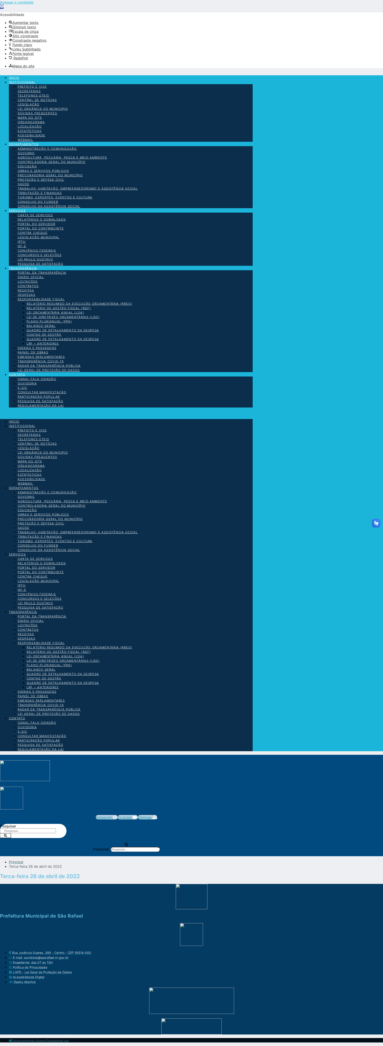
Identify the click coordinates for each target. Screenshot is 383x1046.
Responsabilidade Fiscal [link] (41, 299)
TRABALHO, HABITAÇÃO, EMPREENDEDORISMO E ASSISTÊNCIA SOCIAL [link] (78, 188)
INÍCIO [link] (14, 78)
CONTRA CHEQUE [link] (33, 233)
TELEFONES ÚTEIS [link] (33, 95)
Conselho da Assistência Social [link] (49, 206)
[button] (126, 413)
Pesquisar (8, 826)
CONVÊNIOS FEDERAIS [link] (37, 250)
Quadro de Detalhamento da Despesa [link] (63, 330)
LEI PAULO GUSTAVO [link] (35, 259)
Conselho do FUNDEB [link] (38, 202)
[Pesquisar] (5, 835)
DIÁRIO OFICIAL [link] (31, 277)
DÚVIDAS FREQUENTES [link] (37, 113)
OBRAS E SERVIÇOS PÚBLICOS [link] (43, 171)
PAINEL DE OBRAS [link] (33, 352)
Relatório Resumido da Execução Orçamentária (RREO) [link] (79, 303)
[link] (2, 6)
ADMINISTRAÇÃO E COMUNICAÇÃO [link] (47, 148)
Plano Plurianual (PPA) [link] (49, 321)
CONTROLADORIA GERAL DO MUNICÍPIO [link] (51, 162)
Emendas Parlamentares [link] (41, 357)
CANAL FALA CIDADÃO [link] (37, 379)
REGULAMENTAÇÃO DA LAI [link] (41, 405)
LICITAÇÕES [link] (28, 281)
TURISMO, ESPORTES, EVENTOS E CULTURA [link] (55, 197)
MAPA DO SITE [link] (30, 117)
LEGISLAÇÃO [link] (28, 104)
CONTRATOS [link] (28, 286)
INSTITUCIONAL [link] (22, 82)
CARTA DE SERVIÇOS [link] (35, 215)
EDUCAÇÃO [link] (27, 166)
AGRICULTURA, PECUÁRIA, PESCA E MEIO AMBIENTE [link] (62, 157)
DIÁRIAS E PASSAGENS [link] (37, 348)
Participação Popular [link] (39, 396)
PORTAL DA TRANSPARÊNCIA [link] (42, 272)
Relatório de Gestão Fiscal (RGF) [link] (59, 308)
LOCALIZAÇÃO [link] (30, 126)
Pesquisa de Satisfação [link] (40, 401)
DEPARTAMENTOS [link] (24, 144)
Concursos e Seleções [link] (40, 255)
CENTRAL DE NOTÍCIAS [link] (37, 100)
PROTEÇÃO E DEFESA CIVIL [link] (41, 179)
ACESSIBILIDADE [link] (31, 135)
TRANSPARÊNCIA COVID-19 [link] (41, 361)
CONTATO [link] (17, 374)
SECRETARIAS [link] (29, 91)
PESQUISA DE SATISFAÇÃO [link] (40, 264)
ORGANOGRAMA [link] (31, 122)
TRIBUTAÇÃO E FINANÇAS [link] (40, 193)
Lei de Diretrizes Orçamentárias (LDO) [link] (63, 317)
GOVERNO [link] (26, 153)
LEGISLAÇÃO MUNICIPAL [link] (38, 237)
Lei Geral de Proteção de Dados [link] (49, 370)
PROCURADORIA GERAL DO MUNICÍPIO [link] (50, 175)
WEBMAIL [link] (25, 140)
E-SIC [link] (22, 388)
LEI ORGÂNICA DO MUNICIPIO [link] (43, 109)
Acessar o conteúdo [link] (17, 2)
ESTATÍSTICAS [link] (29, 131)
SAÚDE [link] (23, 184)
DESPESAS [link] (26, 295)
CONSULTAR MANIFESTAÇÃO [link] (42, 392)
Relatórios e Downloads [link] (42, 219)
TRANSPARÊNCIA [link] (23, 268)
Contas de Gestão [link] (44, 334)
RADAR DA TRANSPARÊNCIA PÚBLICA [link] (49, 365)
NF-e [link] (22, 246)
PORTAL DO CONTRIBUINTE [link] (41, 228)
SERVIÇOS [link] (17, 210)
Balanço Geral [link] (41, 326)
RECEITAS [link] (26, 290)
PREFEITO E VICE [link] (32, 86)
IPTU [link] (22, 241)
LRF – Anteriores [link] (43, 343)
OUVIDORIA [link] (27, 383)
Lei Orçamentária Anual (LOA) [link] (55, 312)
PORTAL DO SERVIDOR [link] (36, 224)
